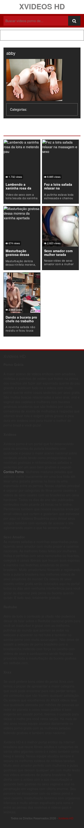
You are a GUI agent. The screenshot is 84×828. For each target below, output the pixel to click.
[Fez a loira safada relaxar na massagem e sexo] (60, 146)
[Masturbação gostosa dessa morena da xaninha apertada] (22, 212)
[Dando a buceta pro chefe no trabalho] (22, 292)
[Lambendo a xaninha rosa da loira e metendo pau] (22, 146)
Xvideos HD (42, 6)
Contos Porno (14, 471)
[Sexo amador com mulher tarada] (60, 225)
